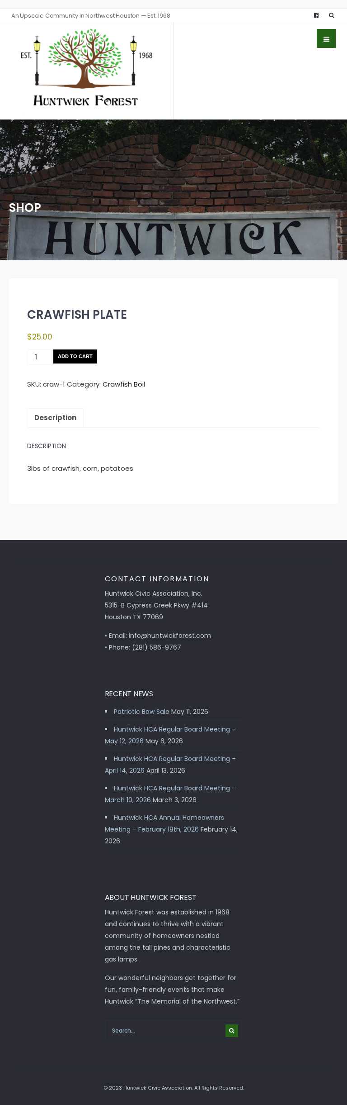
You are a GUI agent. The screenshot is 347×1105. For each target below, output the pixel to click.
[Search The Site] (333, 15)
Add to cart (75, 356)
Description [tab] (55, 417)
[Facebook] (316, 15)
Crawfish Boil (124, 384)
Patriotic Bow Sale (141, 711)
